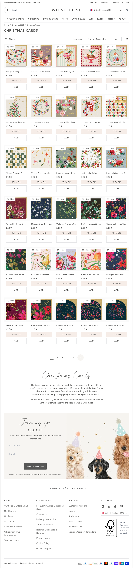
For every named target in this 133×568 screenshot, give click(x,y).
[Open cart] (127, 10)
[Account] (120, 10)
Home (6, 25)
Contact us (92, 2)
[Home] (66, 10)
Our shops (104, 2)
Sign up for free (35, 466)
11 (74, 357)
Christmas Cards (33, 25)
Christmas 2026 (18, 25)
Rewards (115, 2)
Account (125, 2)
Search (14, 10)
